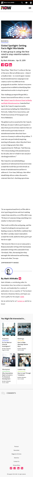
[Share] (3, 64)
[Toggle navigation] (2, 11)
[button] (8, 2)
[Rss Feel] (22, 468)
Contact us (20, 301)
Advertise (16, 458)
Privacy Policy (16, 465)
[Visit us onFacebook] (15, 468)
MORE (22, 297)
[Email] (20, 278)
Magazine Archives (16, 454)
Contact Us (16, 461)
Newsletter (16, 450)
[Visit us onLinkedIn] (18, 468)
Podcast (16, 446)
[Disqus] (16, 417)
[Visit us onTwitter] (11, 468)
